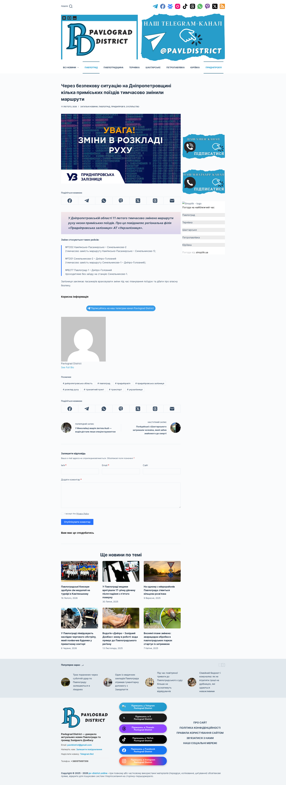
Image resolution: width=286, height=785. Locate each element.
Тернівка (134, 67)
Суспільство (132, 106)
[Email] (172, 201)
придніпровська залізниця (149, 383)
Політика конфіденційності (200, 727)
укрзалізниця (135, 389)
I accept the (77, 513)
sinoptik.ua (202, 252)
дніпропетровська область (78, 383)
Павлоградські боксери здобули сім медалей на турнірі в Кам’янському (75, 590)
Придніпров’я (214, 67)
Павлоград (91, 67)
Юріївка (195, 67)
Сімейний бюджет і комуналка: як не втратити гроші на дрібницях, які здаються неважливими (210, 682)
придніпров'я (122, 383)
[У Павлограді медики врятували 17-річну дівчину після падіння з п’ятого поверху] (120, 571)
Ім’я (63, 465)
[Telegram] (155, 6)
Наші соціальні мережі (200, 743)
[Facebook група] (170, 6)
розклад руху (71, 389)
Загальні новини (89, 106)
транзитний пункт (94, 389)
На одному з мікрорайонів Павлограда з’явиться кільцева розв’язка (159, 590)
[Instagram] (177, 6)
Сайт (145, 465)
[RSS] (222, 6)
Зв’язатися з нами (200, 738)
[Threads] (192, 6)
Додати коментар (71, 479)
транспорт (115, 389)
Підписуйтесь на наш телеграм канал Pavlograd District (122, 308)
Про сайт (200, 722)
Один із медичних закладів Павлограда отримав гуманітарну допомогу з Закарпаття (127, 682)
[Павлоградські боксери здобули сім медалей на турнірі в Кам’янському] (79, 571)
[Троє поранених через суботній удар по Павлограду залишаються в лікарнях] (65, 682)
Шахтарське (153, 67)
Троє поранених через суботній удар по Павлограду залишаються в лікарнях (85, 682)
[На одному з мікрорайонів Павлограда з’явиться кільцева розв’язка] (162, 571)
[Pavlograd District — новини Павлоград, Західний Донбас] (85, 717)
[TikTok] (185, 6)
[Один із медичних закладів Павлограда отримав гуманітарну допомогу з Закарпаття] (107, 682)
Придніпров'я (118, 106)
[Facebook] (162, 6)
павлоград (104, 383)
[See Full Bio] (75, 367)
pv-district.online (98, 773)
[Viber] (207, 6)
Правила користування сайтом (200, 732)
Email (105, 465)
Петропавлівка (175, 67)
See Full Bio (67, 367)
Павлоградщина (113, 67)
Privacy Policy (82, 513)
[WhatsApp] (200, 6)
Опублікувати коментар (77, 521)
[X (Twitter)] (214, 6)
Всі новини (69, 67)
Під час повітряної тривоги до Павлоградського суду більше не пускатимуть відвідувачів (170, 682)
